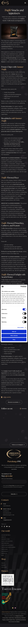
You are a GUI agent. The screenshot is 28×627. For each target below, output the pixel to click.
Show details (20, 327)
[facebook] (2, 526)
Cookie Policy (11, 617)
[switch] (24, 313)
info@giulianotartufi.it (7, 519)
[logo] (5, 1)
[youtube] (6, 526)
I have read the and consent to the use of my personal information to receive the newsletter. (13, 486)
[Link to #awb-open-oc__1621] (25, 3)
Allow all (14, 331)
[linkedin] (9, 526)
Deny (14, 339)
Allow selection (14, 335)
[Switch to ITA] (12, 608)
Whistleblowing (18, 617)
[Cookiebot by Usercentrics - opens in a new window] (20, 287)
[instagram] (4, 526)
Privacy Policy (11, 485)
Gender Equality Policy (10, 619)
